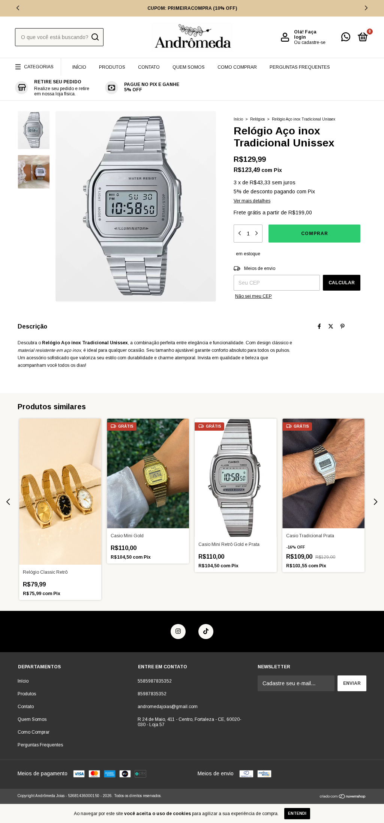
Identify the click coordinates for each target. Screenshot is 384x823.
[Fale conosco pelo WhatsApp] (346, 38)
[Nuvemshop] (343, 797)
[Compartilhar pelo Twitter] (330, 326)
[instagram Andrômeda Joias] (178, 631)
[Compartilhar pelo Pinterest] (342, 326)
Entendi (297, 813)
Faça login (305, 34)
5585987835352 (155, 681)
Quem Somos (188, 67)
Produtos (112, 67)
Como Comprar (237, 67)
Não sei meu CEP (253, 296)
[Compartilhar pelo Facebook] (319, 326)
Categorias (39, 66)
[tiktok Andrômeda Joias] (205, 631)
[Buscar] (94, 37)
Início (79, 67)
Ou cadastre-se (310, 42)
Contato (149, 67)
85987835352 (152, 693)
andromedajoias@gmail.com (168, 706)
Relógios (257, 119)
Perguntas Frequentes (300, 67)
